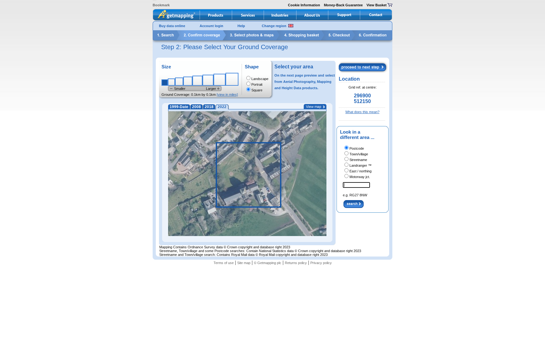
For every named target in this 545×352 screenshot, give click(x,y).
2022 (222, 107)
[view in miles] (227, 94)
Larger (211, 88)
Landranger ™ (360, 165)
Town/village (358, 154)
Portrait (256, 84)
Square (256, 90)
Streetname (358, 160)
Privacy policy (321, 263)
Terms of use (224, 263)
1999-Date (179, 107)
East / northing (360, 171)
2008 (196, 107)
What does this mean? (362, 112)
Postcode (356, 148)
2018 (209, 107)
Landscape (259, 79)
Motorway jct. (359, 177)
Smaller (179, 88)
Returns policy (296, 263)
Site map (243, 263)
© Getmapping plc (267, 263)
